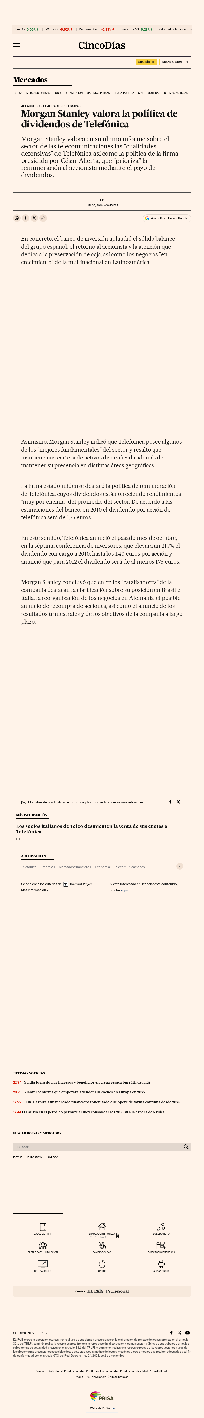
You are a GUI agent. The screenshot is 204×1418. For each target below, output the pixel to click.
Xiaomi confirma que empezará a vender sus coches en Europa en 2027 (84, 1092)
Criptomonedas (149, 93)
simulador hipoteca (102, 1233)
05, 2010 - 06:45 (102, 205)
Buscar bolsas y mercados (37, 1133)
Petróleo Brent (89, 29)
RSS (87, 1377)
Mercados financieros (75, 867)
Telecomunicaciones (129, 867)
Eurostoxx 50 (130, 29)
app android (161, 1271)
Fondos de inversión (68, 93)
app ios (102, 1271)
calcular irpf (42, 1233)
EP (102, 200)
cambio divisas (102, 1252)
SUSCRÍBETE (146, 62)
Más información (33, 890)
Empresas (47, 867)
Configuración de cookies (102, 1371)
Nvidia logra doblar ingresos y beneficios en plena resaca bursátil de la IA (87, 1082)
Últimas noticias (176, 93)
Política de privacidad (134, 1371)
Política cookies (74, 1371)
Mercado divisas (38, 93)
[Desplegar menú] (16, 45)
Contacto (41, 1371)
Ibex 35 (20, 29)
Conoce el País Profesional (102, 1291)
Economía (102, 867)
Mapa (79, 1377)
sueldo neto (161, 1233)
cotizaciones (42, 1271)
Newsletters (99, 1377)
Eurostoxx (34, 1157)
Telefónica (28, 867)
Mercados (30, 80)
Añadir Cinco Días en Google (169, 218)
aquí (124, 890)
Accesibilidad (158, 1371)
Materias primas (98, 93)
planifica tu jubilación (43, 1252)
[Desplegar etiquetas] (179, 866)
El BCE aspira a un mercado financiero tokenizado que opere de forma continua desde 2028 (101, 1102)
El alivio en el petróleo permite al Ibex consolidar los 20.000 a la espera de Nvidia (94, 1112)
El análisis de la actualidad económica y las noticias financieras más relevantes (85, 802)
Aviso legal (56, 1371)
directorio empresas (161, 1252)
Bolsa (18, 93)
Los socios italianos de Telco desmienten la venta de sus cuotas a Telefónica (91, 829)
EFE (18, 839)
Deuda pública (124, 93)
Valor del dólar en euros (175, 29)
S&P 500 (51, 29)
